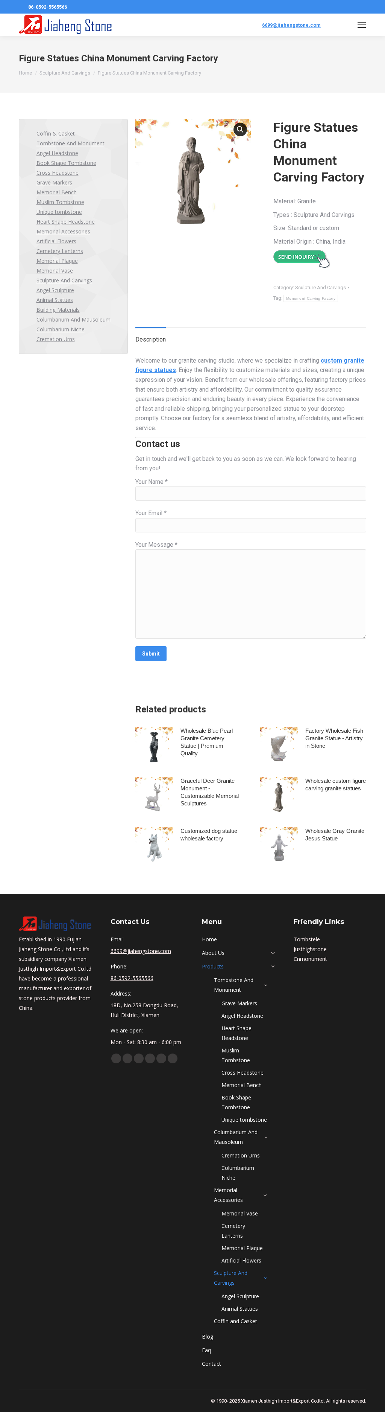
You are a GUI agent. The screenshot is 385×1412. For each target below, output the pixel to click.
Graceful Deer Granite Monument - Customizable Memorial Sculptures (209, 792)
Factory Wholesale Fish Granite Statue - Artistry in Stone (334, 738)
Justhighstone (310, 949)
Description (150, 339)
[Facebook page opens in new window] (116, 1058)
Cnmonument (310, 958)
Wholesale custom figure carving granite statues (335, 784)
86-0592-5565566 (47, 7)
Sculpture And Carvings (320, 287)
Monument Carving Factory (310, 298)
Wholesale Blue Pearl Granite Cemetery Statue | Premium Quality (206, 741)
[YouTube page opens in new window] (127, 1058)
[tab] (150, 336)
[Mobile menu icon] (361, 24)
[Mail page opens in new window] (172, 1058)
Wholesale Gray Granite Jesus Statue (334, 835)
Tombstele (307, 939)
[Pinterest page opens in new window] (150, 1058)
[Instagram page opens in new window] (161, 1058)
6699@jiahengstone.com (291, 25)
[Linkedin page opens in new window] (139, 1058)
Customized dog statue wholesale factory (208, 835)
